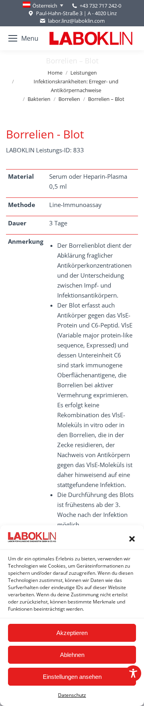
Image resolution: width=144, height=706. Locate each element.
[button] (132, 539)
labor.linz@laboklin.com (76, 20)
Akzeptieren (72, 632)
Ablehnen (72, 654)
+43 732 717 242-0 (100, 5)
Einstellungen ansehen (72, 676)
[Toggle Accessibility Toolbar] (133, 673)
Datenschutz (72, 695)
